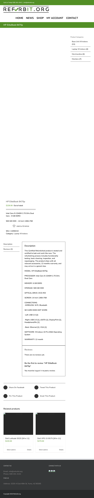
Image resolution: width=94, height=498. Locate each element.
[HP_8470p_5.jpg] (18, 114)
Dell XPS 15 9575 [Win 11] (49, 438)
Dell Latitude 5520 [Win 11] (17, 438)
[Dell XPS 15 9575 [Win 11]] (50, 424)
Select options (11, 450)
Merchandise (77, 54)
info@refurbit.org (29, 2)
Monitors (75, 59)
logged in (38, 371)
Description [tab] (7, 244)
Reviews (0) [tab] (8, 249)
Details (29, 450)
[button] (87, 18)
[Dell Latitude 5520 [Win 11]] (18, 424)
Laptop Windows (21, 233)
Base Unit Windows (80, 41)
